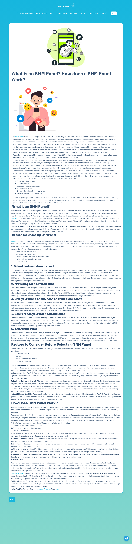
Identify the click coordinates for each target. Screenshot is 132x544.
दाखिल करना (43, 13)
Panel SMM (15, 241)
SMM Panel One (17, 473)
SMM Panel (15, 218)
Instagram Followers (43, 489)
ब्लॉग (85, 13)
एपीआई (75, 13)
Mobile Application (26, 13)
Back (12, 499)
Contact (95, 13)
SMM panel (19, 136)
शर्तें (105, 13)
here (57, 489)
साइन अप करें (63, 13)
